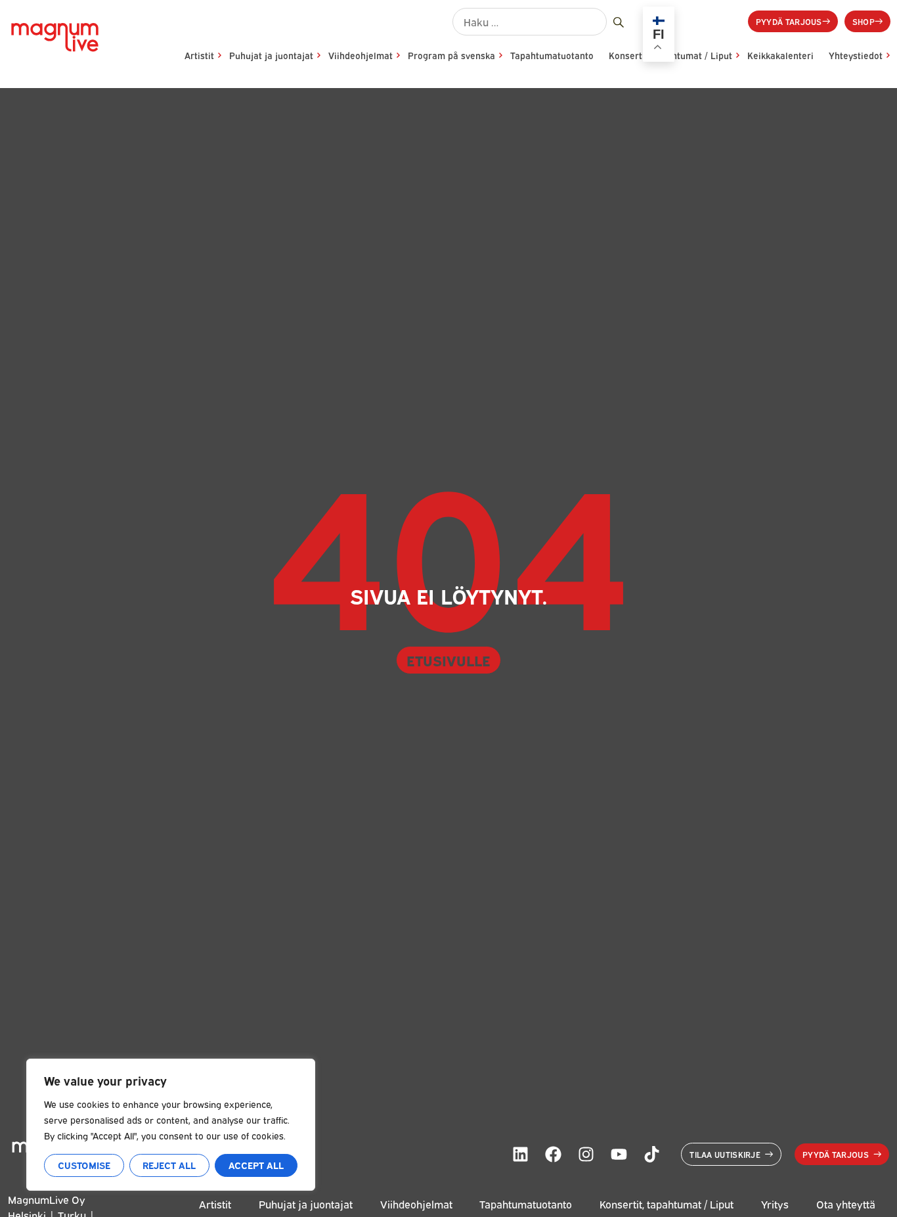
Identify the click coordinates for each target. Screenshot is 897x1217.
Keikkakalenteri (780, 55)
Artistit (199, 55)
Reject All (169, 1165)
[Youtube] (618, 1154)
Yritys (775, 1204)
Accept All (256, 1165)
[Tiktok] (651, 1154)
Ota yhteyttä (845, 1204)
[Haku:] (529, 21)
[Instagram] (585, 1154)
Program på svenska (451, 55)
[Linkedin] (520, 1154)
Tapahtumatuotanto (552, 55)
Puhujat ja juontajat (271, 55)
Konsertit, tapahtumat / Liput (666, 1204)
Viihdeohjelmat (360, 55)
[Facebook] (552, 1154)
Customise (84, 1165)
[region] (170, 1125)
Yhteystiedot (856, 55)
